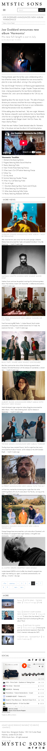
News (5, 23)
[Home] (22, 4)
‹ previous (12, 583)
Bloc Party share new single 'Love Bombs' (21, 362)
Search (42, 10)
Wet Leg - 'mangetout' (30, 637)
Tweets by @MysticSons (9, 715)
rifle (10, 741)
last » (21, 587)
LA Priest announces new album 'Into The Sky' (23, 486)
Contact (5, 727)
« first (4, 583)
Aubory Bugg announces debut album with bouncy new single (22, 403)
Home (4, 725)
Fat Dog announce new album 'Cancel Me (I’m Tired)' (22, 319)
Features (24, 725)
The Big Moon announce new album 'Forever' (23, 444)
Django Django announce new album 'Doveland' (20, 527)
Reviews (17, 725)
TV (30, 725)
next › (16, 587)
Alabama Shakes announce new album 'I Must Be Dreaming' (23, 235)
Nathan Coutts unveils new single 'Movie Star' (21, 277)
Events (35, 725)
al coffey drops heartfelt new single (19, 568)
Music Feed (10, 23)
